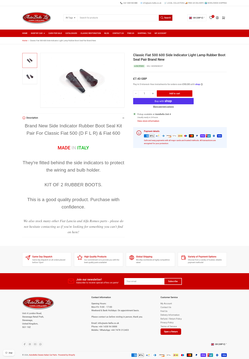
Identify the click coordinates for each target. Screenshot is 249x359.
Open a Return (171, 331)
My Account (160, 33)
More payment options (163, 106)
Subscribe (173, 281)
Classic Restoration (91, 33)
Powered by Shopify (66, 355)
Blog (106, 33)
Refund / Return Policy (171, 319)
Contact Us (118, 33)
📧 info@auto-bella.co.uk (150, 3)
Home (24, 33)
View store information (148, 121)
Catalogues (71, 33)
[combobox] (125, 17)
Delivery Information (170, 315)
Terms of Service (169, 326)
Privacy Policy (167, 322)
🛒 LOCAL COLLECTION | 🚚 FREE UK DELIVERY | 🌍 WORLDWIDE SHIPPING (195, 3)
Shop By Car (37, 33)
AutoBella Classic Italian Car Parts (43, 355)
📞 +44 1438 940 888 (128, 3)
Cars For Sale (55, 33)
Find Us (130, 33)
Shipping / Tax (144, 33)
